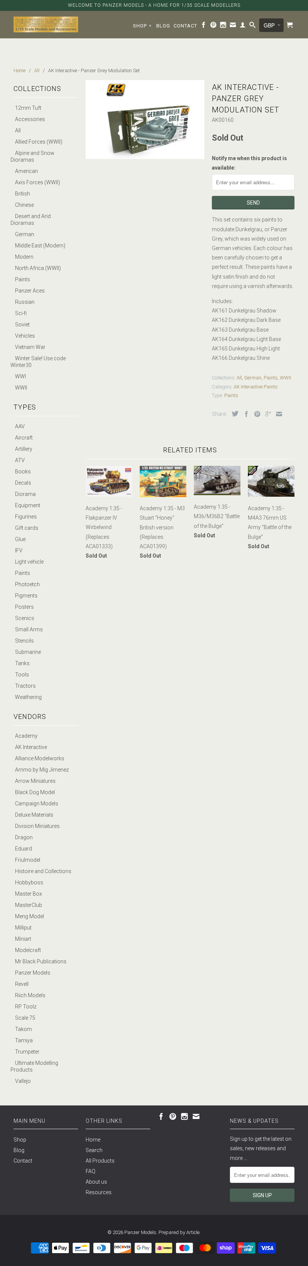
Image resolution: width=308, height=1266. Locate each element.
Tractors (25, 686)
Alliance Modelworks (39, 758)
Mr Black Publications (40, 961)
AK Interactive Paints (256, 387)
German (24, 234)
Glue (20, 539)
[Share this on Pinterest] (255, 414)
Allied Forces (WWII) (38, 142)
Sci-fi (21, 313)
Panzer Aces (30, 291)
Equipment (27, 505)
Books (23, 471)
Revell (22, 984)
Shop (142, 26)
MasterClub (28, 905)
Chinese (24, 205)
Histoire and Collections (43, 871)
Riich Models (30, 995)
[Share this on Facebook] (244, 414)
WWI (20, 376)
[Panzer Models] (46, 24)
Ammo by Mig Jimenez (42, 770)
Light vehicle (29, 562)
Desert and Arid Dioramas (31, 219)
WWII (21, 388)
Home (93, 1140)
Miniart (23, 939)
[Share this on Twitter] (233, 413)
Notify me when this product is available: (249, 163)
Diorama (25, 494)
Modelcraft (28, 950)
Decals (23, 483)
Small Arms (29, 629)
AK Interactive (31, 747)
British (22, 194)
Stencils (24, 641)
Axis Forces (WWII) (37, 182)
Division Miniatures (37, 826)
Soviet (22, 324)
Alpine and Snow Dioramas (32, 156)
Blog (163, 26)
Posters (24, 607)
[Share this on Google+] (266, 414)
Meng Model (29, 916)
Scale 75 (25, 1018)
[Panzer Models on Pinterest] (213, 26)
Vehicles (25, 336)
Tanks (22, 663)
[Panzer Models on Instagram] (223, 26)
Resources (99, 1192)
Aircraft (24, 438)
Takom (23, 1029)
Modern (24, 257)
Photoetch (27, 584)
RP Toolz (25, 1007)
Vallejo (23, 1081)
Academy (26, 736)
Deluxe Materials (34, 815)
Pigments (26, 596)
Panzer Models (32, 973)
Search (94, 1150)
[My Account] (243, 26)
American (26, 171)
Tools (22, 675)
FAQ (90, 1171)
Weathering (28, 697)
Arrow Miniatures (35, 781)
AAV (20, 426)
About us (96, 1182)
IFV (19, 550)
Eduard (23, 849)
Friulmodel (27, 860)
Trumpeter (27, 1052)
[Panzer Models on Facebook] (204, 26)
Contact (185, 26)
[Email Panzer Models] (233, 26)
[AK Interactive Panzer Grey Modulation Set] (145, 119)
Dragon (24, 837)
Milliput (23, 928)
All (18, 130)
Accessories (30, 119)
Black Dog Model (35, 792)
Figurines (26, 517)
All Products (100, 1161)
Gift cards (26, 528)
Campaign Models (36, 804)
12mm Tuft (28, 108)
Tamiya (24, 1040)
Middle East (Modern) (40, 246)
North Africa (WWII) (38, 268)
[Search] (252, 26)
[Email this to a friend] (277, 414)
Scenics (24, 618)
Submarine (28, 652)
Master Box (28, 894)
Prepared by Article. (180, 1232)
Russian (25, 302)
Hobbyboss (29, 882)
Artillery (23, 449)
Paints (22, 279)
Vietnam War (30, 347)
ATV (20, 460)
